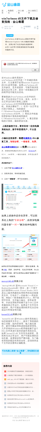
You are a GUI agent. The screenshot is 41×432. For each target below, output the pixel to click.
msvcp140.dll (8, 281)
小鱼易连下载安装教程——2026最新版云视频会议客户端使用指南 (21, 375)
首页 (3, 12)
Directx (32, 151)
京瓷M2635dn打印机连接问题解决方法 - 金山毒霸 (21, 387)
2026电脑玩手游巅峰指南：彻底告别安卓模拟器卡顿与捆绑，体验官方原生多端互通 (21, 371)
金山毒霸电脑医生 (9, 147)
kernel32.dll (7, 314)
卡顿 (5, 270)
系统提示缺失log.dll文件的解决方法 (19, 407)
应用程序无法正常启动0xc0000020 (18, 395)
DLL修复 (21, 12)
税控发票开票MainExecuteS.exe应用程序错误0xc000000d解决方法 (21, 399)
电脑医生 (11, 12)
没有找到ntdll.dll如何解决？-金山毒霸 (19, 383)
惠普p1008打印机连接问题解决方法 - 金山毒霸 (21, 391)
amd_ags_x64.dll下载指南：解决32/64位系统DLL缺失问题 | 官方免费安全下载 (21, 379)
